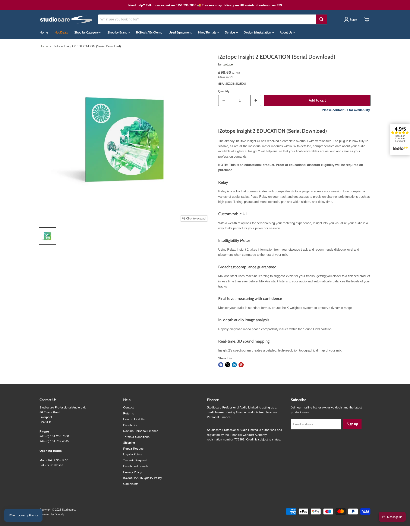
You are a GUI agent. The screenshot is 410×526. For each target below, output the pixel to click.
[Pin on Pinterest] (241, 364)
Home (44, 32)
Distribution (130, 425)
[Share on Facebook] (220, 364)
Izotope (228, 64)
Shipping (129, 442)
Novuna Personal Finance (140, 431)
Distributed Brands (135, 466)
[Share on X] (227, 364)
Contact (128, 407)
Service (230, 32)
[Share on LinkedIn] (234, 364)
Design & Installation (258, 32)
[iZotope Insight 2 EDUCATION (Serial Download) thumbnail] (47, 236)
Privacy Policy (132, 472)
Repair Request (133, 448)
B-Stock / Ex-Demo (149, 32)
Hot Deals (61, 32)
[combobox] (207, 19)
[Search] (321, 19)
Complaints (130, 483)
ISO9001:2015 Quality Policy (142, 478)
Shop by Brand (117, 32)
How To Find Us (134, 419)
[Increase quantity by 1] (256, 100)
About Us (286, 32)
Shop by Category (86, 32)
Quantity (223, 91)
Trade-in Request (135, 460)
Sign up (352, 424)
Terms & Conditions (136, 437)
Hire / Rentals (207, 32)
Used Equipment (180, 32)
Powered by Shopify (52, 514)
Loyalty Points (132, 454)
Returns (128, 413)
